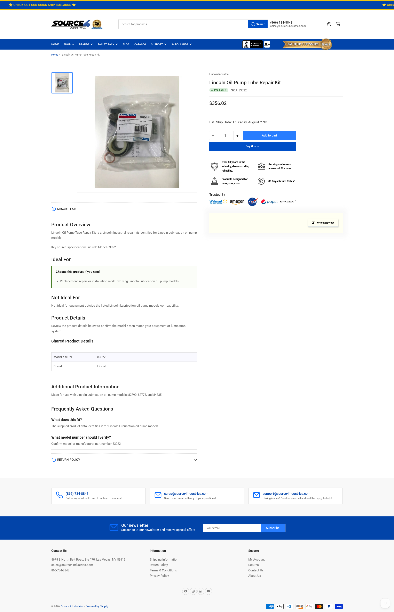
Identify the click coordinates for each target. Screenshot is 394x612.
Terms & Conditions (163, 570)
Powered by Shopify (97, 606)
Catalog (140, 44)
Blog (126, 44)
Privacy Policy (159, 576)
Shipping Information (164, 559)
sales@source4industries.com (72, 565)
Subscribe (272, 528)
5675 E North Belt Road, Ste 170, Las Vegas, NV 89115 (88, 559)
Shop (67, 44)
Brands (84, 44)
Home (55, 44)
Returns (253, 565)
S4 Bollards (179, 44)
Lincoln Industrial (219, 74)
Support (157, 44)
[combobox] (193, 24)
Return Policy (159, 565)
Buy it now (252, 146)
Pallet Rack (106, 44)
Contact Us (256, 570)
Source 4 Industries (72, 606)
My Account (256, 559)
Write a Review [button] (325, 222)
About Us (254, 576)
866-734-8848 (60, 570)
